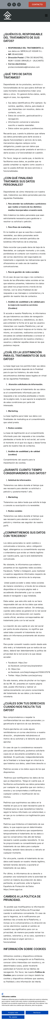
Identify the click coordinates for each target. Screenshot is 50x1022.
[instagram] (19, 4)
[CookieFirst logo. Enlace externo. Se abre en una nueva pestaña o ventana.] (2, 994)
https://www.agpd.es (12, 889)
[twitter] (14, 4)
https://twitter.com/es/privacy (28, 675)
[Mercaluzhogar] (7, 12)
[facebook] (9, 4)
